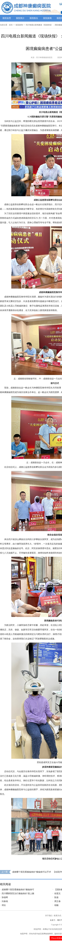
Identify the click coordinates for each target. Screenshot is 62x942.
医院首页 (7, 18)
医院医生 (34, 18)
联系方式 (57, 916)
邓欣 (4, 905)
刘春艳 (5, 901)
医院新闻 (47, 18)
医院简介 (20, 18)
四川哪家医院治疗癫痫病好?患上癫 (18, 893)
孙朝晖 (5, 897)
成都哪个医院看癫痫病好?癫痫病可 (18, 889)
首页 (11, 25)
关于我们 (48, 916)
